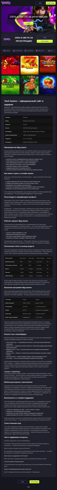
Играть (28, 23)
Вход (40, 3)
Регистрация (50, 3)
